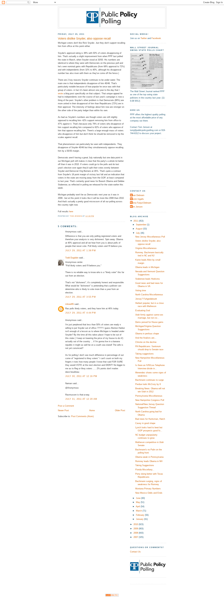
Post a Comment (66, 406)
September (141, 224)
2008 (136, 533)
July (138, 233)
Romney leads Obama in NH (148, 461)
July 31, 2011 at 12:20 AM (81, 399)
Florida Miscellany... (144, 469)
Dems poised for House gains (149, 322)
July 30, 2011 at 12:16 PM (81, 376)
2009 (136, 528)
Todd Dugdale (72, 257)
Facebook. (157, 38)
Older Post (120, 410)
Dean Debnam (137, 195)
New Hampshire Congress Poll (149, 400)
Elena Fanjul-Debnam (141, 203)
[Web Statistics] (112, 595)
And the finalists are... (145, 338)
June (138, 498)
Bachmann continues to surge (149, 380)
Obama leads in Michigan (147, 267)
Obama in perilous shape (147, 333)
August (139, 228)
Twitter (144, 38)
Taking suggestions (144, 353)
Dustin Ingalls (137, 199)
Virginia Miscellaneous (146, 248)
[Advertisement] (150, 161)
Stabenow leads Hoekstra (147, 279)
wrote (60, 93)
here (71, 211)
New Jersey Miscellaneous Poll (150, 236)
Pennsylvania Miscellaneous (148, 396)
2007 (136, 537)
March (139, 510)
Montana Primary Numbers (148, 488)
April (138, 506)
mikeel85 (69, 304)
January (140, 519)
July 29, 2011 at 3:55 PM (80, 297)
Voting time (140, 290)
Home (92, 410)
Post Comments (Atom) (82, 416)
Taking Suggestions (144, 465)
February (140, 515)
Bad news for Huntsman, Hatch (150, 419)
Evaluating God (142, 310)
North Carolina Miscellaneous (149, 294)
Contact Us (135, 551)
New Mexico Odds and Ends (148, 493)
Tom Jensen (137, 207)
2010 (136, 524)
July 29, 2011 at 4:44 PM (80, 313)
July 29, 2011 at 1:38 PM (80, 250)
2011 (136, 221)
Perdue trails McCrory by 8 (148, 384)
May (138, 502)
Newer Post (63, 410)
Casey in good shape (145, 423)
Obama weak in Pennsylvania (149, 457)
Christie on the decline (145, 342)
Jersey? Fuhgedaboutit (146, 299)
